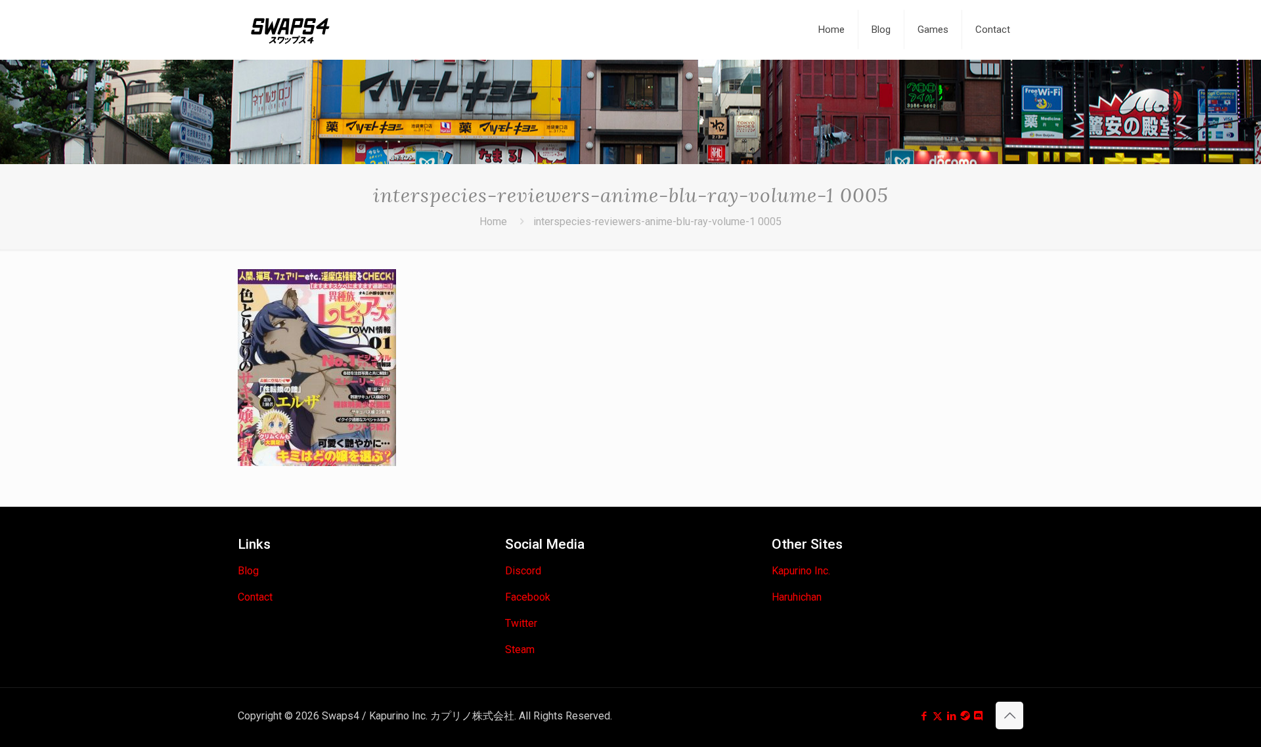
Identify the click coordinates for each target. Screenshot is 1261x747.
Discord (523, 571)
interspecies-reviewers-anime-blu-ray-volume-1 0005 (657, 221)
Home (493, 221)
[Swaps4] (290, 29)
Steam (520, 649)
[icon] (965, 716)
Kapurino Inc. (801, 571)
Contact (255, 597)
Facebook (527, 597)
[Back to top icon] (1009, 715)
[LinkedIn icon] (951, 716)
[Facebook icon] (924, 716)
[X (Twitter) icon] (937, 716)
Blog (248, 571)
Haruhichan (797, 597)
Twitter (521, 623)
